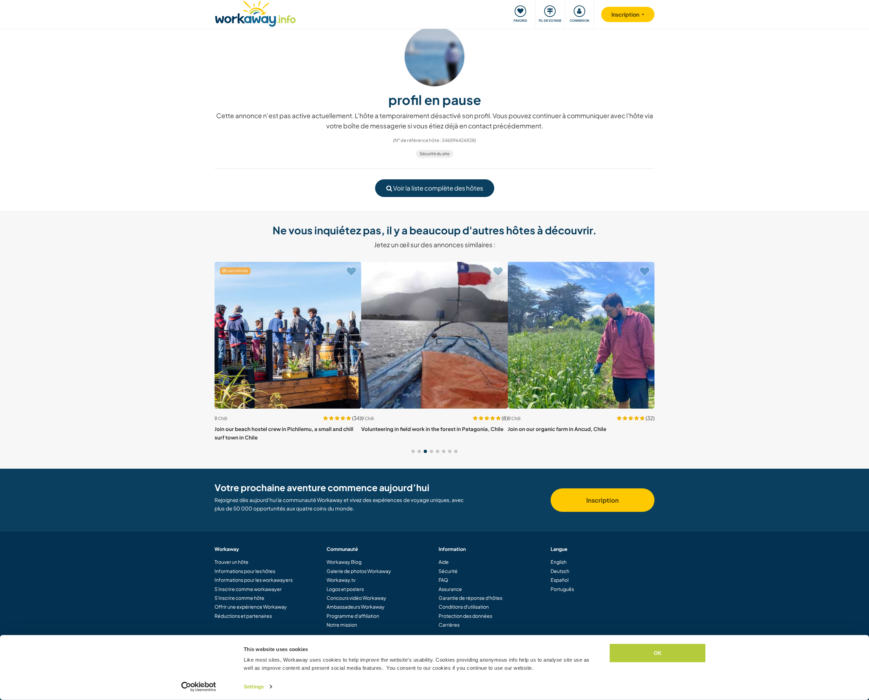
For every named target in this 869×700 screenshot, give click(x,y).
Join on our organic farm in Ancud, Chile (557, 429)
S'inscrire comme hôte (239, 598)
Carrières (449, 625)
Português (562, 589)
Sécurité (448, 571)
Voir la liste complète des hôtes (437, 188)
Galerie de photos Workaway (359, 571)
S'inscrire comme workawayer (248, 589)
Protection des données (465, 616)
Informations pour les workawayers (254, 580)
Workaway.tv (341, 580)
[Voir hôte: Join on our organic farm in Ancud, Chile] (581, 335)
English (559, 562)
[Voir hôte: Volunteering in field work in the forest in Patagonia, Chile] (434, 335)
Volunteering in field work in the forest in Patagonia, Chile (432, 429)
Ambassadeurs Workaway (356, 607)
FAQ (443, 580)
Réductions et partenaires (243, 616)
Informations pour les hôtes (245, 571)
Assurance (450, 589)
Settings (254, 686)
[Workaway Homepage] (255, 13)
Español (560, 580)
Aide (444, 562)
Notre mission (342, 625)
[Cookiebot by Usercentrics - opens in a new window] (198, 687)
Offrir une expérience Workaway (251, 607)
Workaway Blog (344, 562)
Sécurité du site (434, 153)
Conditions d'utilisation (464, 607)
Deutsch (560, 571)
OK (658, 653)
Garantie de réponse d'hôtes (470, 598)
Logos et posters (345, 589)
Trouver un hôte (231, 562)
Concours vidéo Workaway (356, 598)
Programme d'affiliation (353, 616)
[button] (413, 451)
